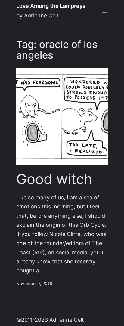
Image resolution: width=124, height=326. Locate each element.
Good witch (54, 179)
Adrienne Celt (66, 320)
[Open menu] (104, 11)
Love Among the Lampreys (50, 6)
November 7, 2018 (34, 283)
